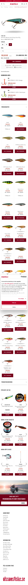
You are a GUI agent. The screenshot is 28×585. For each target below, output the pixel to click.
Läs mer (7, 414)
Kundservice (5, 515)
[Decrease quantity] (5, 62)
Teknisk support (6, 529)
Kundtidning (5, 557)
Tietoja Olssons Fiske (7, 549)
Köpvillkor (5, 519)
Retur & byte (5, 522)
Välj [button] (3, 50)
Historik (10, 55)
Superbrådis (5, 517)
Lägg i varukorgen (16, 61)
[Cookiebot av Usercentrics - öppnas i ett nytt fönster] (21, 277)
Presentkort (5, 525)
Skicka (23, 503)
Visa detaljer (21, 298)
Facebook (5, 569)
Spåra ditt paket (6, 520)
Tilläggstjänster (6, 532)
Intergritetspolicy (6, 534)
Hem (2, 7)
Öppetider (5, 556)
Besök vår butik (6, 552)
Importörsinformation (5, 71)
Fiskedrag (6, 7)
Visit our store (6, 554)
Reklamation (5, 524)
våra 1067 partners (9, 283)
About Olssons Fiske (7, 546)
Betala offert (5, 527)
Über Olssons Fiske (7, 547)
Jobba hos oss (6, 559)
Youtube (4, 571)
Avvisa (14, 307)
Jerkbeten (11, 7)
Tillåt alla (14, 302)
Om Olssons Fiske (6, 542)
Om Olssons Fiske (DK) (7, 544)
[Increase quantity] (5, 61)
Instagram (5, 568)
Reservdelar (5, 530)
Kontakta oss (5, 551)
